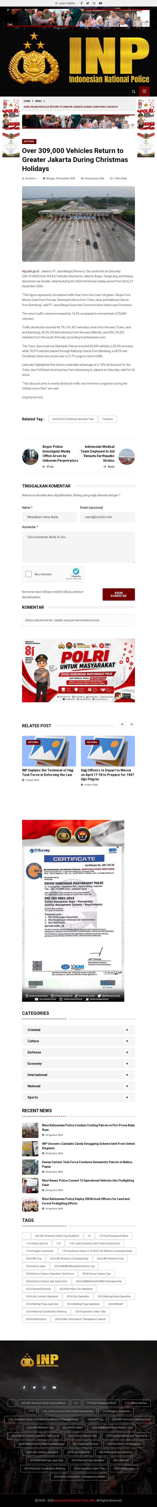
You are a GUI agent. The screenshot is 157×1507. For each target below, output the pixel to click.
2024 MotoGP (115, 1304)
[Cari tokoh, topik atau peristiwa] (133, 91)
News (38, 101)
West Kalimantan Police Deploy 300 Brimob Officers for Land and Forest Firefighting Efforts (86, 1201)
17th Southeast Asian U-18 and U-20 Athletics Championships (97, 1251)
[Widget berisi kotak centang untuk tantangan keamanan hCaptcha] (53, 574)
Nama (27, 508)
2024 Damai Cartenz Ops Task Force (46, 1281)
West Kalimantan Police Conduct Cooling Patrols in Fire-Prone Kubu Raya (88, 1127)
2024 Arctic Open (36, 1266)
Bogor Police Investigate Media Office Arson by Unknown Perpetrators (60, 454)
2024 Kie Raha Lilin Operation (76, 1289)
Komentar (30, 527)
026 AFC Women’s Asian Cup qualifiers (57, 1236)
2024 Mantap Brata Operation (114, 1296)
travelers (107, 419)
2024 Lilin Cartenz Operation (42, 1296)
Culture (33, 1041)
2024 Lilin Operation (78, 1296)
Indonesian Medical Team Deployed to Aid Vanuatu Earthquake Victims (97, 454)
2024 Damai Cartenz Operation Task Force (50, 1273)
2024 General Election (38, 1289)
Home (27, 101)
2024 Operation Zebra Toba (90, 1311)
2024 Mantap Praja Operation (83, 1304)
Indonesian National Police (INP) (75, 1500)
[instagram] (94, 3)
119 (58, 1243)
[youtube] (100, 3)
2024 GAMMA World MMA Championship (98, 1281)
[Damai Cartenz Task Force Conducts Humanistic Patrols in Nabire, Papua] (30, 1167)
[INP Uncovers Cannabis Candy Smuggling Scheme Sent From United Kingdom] (30, 1148)
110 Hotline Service (37, 1243)
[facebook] (82, 3)
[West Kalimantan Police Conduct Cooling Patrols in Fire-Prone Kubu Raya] (30, 1130)
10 (89, 1236)
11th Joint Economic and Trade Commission (94, 1243)
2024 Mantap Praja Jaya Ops (42, 1304)
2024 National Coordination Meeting (46, 1311)
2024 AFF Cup (33, 1258)
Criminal (34, 1030)
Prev (50, 467)
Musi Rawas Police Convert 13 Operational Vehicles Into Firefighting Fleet (88, 1183)
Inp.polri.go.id (30, 271)
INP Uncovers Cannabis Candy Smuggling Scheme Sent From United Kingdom (88, 1146)
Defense (34, 1052)
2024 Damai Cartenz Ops (96, 1273)
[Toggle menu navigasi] (144, 91)
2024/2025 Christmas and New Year (73, 419)
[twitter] (87, 3)
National (29, 141)
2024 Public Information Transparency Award (80, 1319)
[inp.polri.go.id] (78, 58)
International (37, 1075)
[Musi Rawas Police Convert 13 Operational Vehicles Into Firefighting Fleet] (30, 1185)
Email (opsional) (91, 508)
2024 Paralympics (36, 1319)
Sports (33, 1097)
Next (111, 467)
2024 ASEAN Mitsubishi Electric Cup (74, 1266)
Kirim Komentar (119, 594)
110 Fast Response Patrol (113, 1236)
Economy (35, 1064)
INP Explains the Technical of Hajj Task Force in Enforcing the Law (47, 772)
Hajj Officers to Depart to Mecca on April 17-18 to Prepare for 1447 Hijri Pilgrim (107, 774)
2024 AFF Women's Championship (69, 1258)
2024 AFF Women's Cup (110, 1258)
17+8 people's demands (40, 1251)
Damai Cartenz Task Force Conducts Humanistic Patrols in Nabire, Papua (87, 1164)
